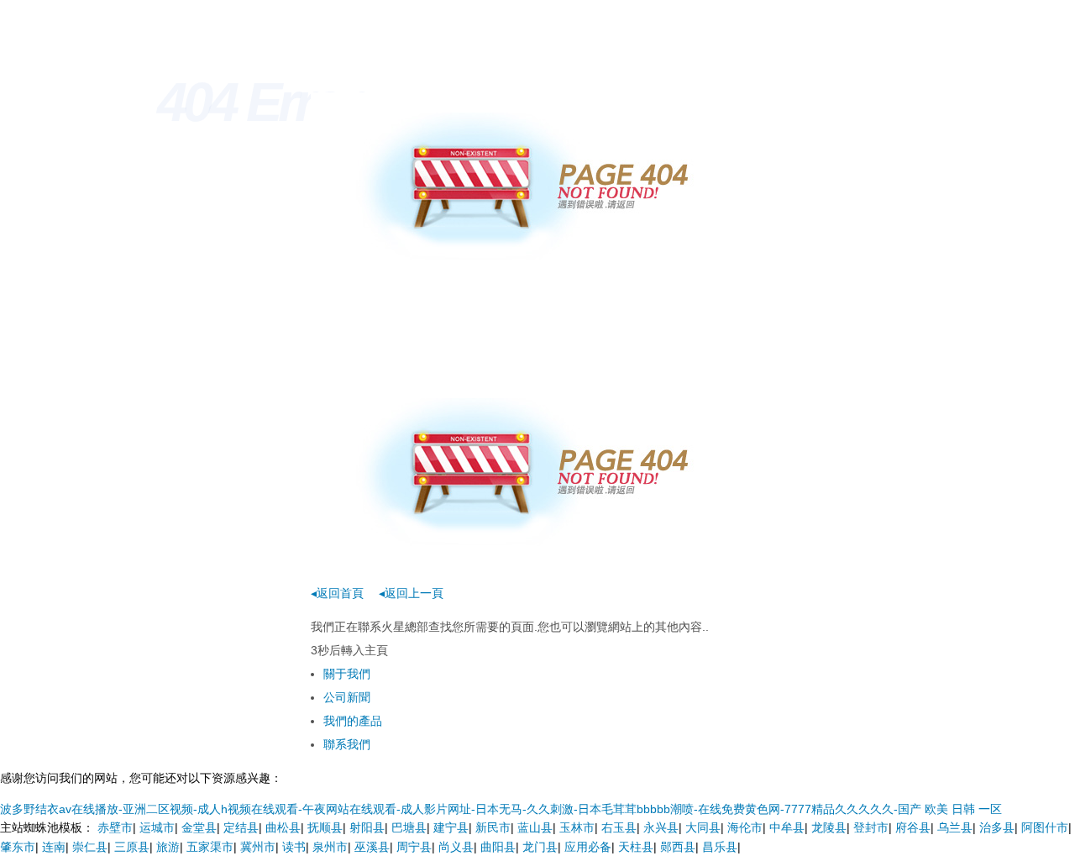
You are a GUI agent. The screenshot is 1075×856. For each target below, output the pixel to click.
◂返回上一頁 (411, 593)
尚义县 (456, 846)
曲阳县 (498, 846)
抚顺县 (325, 827)
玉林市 (577, 827)
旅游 (168, 846)
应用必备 (587, 846)
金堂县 (199, 827)
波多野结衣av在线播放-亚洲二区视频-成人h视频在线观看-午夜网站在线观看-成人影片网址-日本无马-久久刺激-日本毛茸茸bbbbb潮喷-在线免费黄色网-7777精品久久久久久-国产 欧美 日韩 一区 (501, 809)
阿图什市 (1044, 827)
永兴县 (661, 827)
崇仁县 (90, 846)
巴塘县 (409, 827)
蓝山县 (535, 827)
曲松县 (283, 827)
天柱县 (635, 846)
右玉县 (619, 827)
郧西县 (677, 846)
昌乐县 (719, 846)
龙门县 (540, 846)
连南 (54, 846)
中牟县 (787, 827)
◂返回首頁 (337, 593)
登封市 (871, 827)
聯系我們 (346, 744)
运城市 (157, 827)
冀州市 (257, 846)
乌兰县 (955, 827)
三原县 (131, 846)
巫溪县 (372, 846)
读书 (294, 846)
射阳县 (367, 827)
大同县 (703, 827)
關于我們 (346, 673)
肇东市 (17, 846)
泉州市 (330, 846)
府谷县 (913, 827)
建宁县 (451, 827)
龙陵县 (829, 827)
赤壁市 (115, 827)
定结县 (241, 827)
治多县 (997, 827)
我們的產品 (352, 720)
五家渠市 (209, 846)
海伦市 (745, 827)
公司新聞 (346, 697)
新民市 (493, 827)
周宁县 (414, 846)
